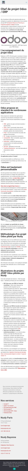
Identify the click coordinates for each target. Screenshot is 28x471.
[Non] (25, 465)
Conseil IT (6, 404)
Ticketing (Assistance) (9, 148)
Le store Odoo (16, 178)
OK (14, 468)
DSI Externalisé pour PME (10, 407)
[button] (26, 2)
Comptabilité (7, 138)
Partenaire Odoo (8, 412)
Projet (5, 132)
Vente (5, 127)
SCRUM (18, 246)
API (19, 328)
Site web (6, 146)
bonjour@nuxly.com (6, 428)
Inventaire (6, 129)
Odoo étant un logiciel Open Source (10, 186)
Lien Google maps (5, 425)
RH (4, 136)
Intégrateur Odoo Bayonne (7, 445)
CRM (5, 124)
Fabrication (6, 141)
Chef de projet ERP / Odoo (10, 411)
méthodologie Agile (5, 246)
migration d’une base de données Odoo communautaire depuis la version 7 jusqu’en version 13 (13, 354)
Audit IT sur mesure (8, 405)
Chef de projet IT (8, 409)
